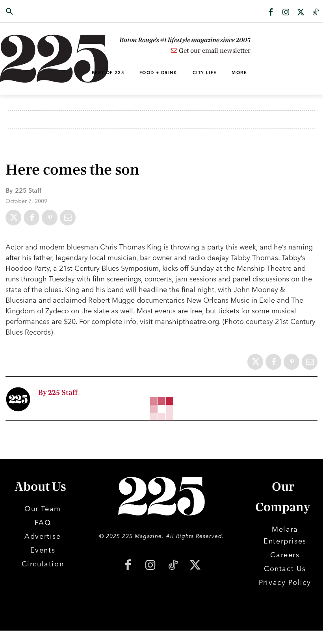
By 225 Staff (58, 392)
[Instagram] (285, 12)
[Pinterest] (50, 217)
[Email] (68, 217)
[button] (32, 11)
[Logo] (32, 59)
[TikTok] (173, 566)
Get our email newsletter (214, 51)
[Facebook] (270, 12)
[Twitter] (300, 12)
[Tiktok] (315, 12)
